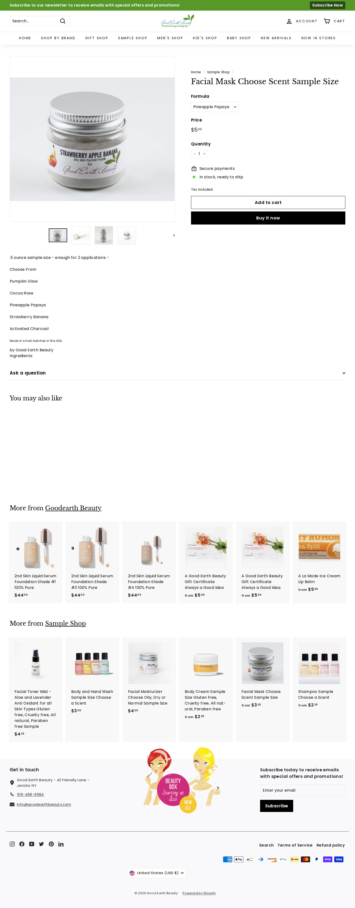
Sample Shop (133, 38)
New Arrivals (276, 38)
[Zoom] (92, 139)
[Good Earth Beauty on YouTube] (31, 844)
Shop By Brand (58, 38)
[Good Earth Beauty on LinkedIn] (61, 844)
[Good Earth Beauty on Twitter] (41, 844)
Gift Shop (96, 38)
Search (266, 845)
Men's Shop (170, 38)
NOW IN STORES (318, 38)
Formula (200, 96)
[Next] (172, 235)
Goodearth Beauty (73, 508)
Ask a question (28, 373)
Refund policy (331, 845)
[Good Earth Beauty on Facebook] (21, 844)
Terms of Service (294, 845)
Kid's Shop (205, 38)
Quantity (201, 144)
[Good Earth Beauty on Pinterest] (51, 844)
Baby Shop (239, 38)
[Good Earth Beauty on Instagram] (12, 844)
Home (25, 38)
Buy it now (268, 218)
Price (196, 120)
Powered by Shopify (199, 893)
